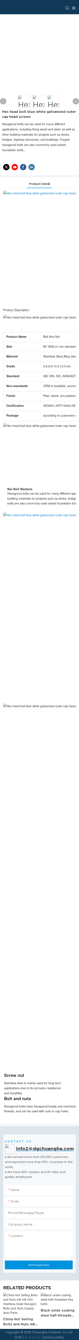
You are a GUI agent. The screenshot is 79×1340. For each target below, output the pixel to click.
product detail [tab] (39, 184)
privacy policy (54, 1337)
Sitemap (33, 1337)
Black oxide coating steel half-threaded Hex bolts (49, 1313)
